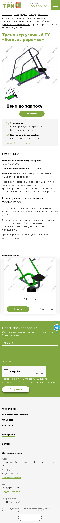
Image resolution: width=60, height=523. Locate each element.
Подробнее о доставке (19, 143)
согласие (7, 382)
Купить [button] (18, 309)
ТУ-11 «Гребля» (30, 299)
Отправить (15, 389)
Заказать (32, 113)
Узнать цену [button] (46, 309)
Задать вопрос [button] (11, 491)
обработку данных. (44, 511)
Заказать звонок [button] (11, 477)
